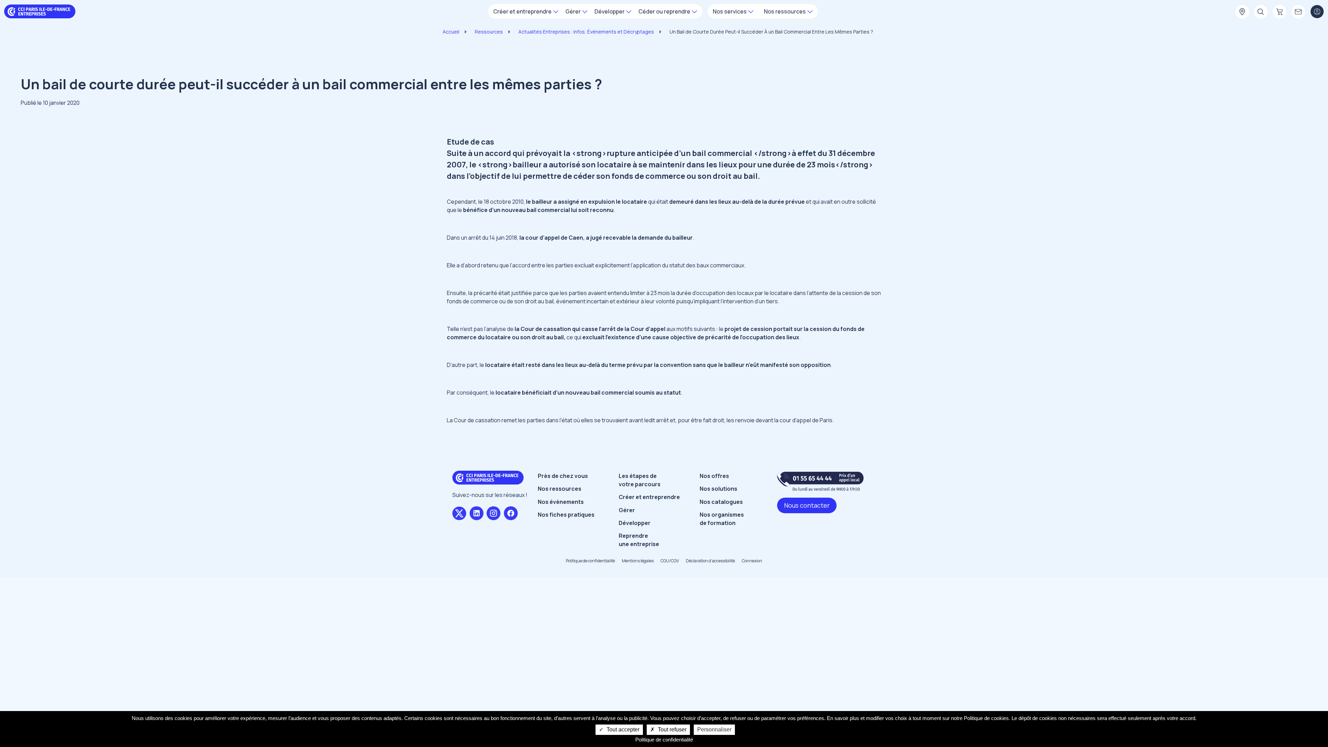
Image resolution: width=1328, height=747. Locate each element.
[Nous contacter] (1298, 12)
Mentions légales (638, 561)
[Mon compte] (1317, 12)
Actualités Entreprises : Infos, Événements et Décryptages (586, 31)
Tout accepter (622, 729)
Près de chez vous (563, 476)
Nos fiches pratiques (566, 514)
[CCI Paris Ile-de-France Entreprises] (39, 11)
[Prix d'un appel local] (820, 481)
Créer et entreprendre (649, 497)
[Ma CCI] (1242, 12)
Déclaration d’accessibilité (710, 561)
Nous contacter (807, 505)
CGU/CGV (670, 561)
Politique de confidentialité (590, 561)
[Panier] (1279, 12)
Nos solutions (718, 488)
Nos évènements (561, 502)
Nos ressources (559, 488)
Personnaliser (714, 729)
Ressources (489, 31)
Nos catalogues (721, 502)
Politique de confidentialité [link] (664, 740)
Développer (635, 523)
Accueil (451, 31)
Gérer (627, 510)
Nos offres (714, 476)
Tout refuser (671, 729)
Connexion (752, 561)
